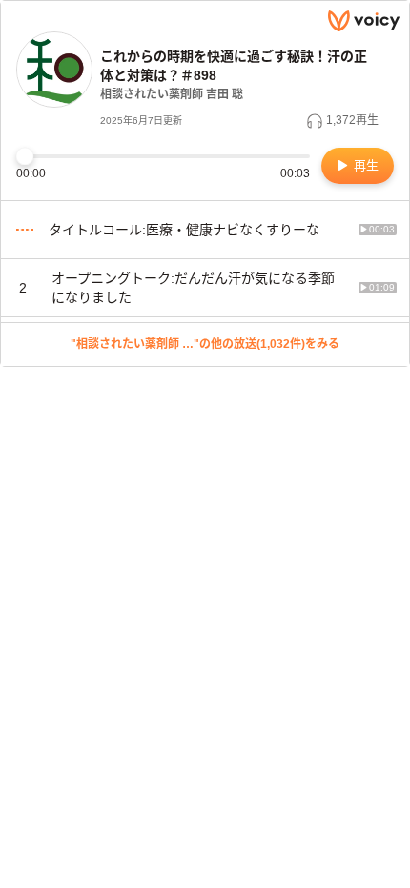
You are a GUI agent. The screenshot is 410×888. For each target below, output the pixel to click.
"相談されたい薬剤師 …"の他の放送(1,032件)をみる (205, 344)
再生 (364, 165)
